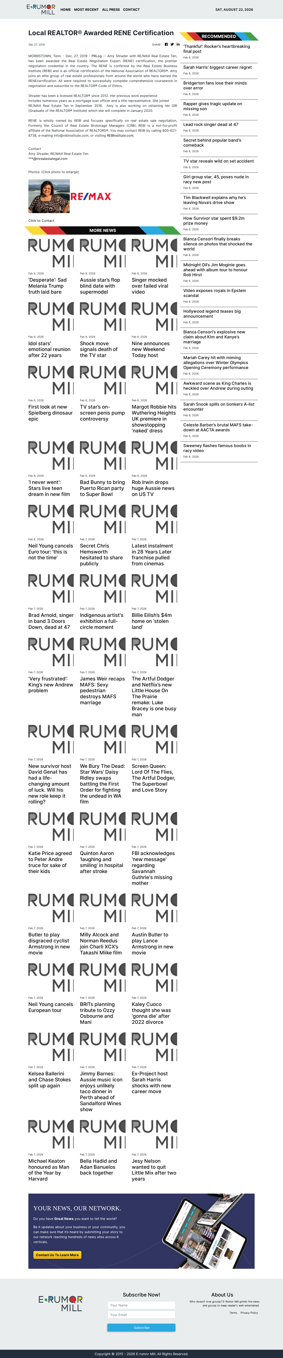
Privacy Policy (249, 1312)
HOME (65, 9)
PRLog (97, 56)
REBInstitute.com (120, 135)
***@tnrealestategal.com (48, 159)
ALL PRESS (111, 9)
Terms (233, 1312)
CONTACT (131, 9)
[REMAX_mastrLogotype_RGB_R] (91, 196)
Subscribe (141, 1327)
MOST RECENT (86, 9)
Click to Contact (41, 220)
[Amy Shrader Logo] (49, 196)
